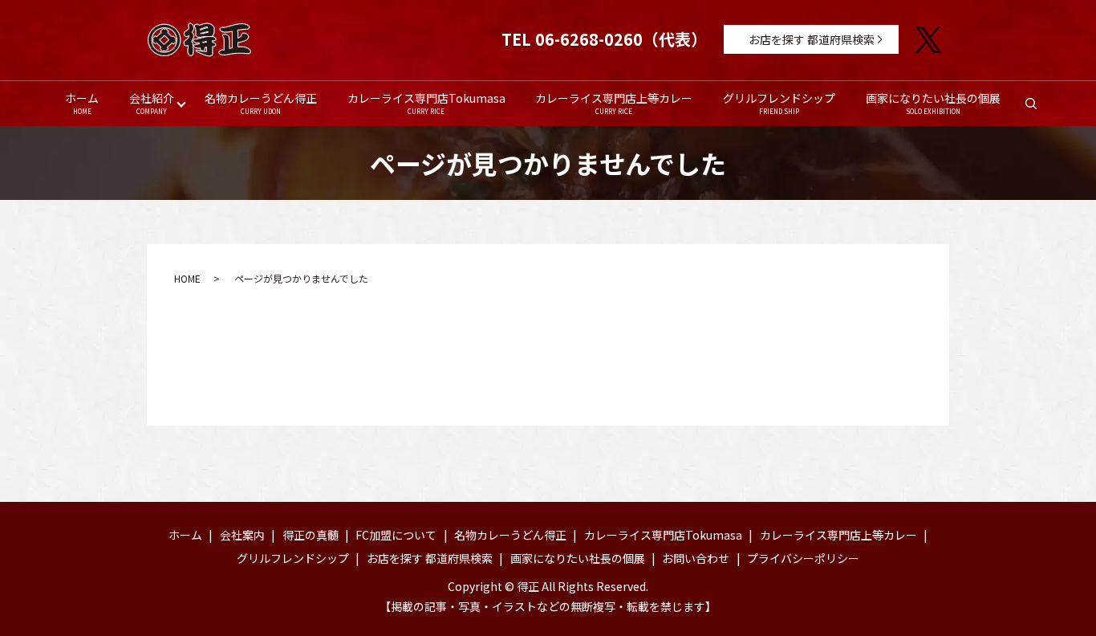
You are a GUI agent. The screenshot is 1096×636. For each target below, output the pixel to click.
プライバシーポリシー (803, 558)
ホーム (82, 103)
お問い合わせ (695, 558)
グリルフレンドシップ (779, 103)
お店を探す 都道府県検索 (812, 39)
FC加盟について (395, 535)
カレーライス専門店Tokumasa (426, 103)
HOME (187, 278)
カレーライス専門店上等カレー (613, 103)
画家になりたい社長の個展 (933, 103)
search (1038, 108)
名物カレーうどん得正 (261, 103)
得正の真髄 (310, 535)
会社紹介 (151, 103)
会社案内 (242, 535)
